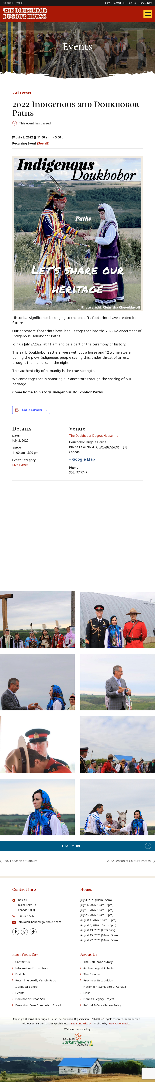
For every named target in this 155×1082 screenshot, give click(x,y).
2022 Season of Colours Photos (129, 861)
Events (19, 993)
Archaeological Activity (98, 968)
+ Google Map (82, 459)
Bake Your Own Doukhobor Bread (38, 1005)
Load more (71, 846)
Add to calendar (32, 410)
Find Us (132, 3)
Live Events (20, 465)
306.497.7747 (26, 916)
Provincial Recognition (98, 980)
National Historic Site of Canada (104, 986)
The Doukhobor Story (98, 962)
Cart (107, 3)
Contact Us (119, 3)
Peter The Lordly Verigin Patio (35, 980)
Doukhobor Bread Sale (30, 999)
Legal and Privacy (81, 1023)
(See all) (43, 143)
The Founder (92, 974)
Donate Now (145, 3)
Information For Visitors (31, 968)
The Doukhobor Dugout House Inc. (93, 436)
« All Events (21, 93)
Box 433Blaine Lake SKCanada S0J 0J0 (27, 905)
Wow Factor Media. (119, 1023)
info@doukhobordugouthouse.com (39, 922)
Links (86, 993)
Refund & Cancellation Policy (102, 1005)
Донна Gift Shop (26, 986)
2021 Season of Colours (20, 861)
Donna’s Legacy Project (98, 999)
